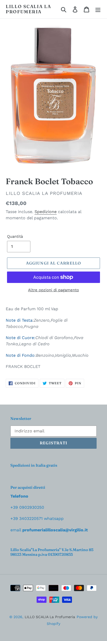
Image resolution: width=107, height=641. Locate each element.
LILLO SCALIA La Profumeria (28, 9)
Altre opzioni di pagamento (53, 290)
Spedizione (46, 211)
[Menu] (98, 9)
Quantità (15, 236)
